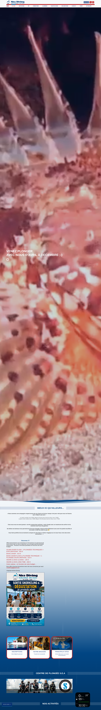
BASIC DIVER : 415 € (13, 553)
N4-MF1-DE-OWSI (54, 6)
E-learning (44, 6)
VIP (28, 6)
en (7, 6)
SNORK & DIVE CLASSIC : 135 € (17, 560)
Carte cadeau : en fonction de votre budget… (21, 564)
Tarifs (81, 6)
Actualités (88, 6)
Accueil (13, 6)
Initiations (21, 6)
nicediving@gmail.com (12, 567)
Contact (74, 6)
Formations (36, 6)
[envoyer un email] (93, 2)
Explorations (65, 6)
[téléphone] (91, 2)
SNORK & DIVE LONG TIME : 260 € (18, 562)
